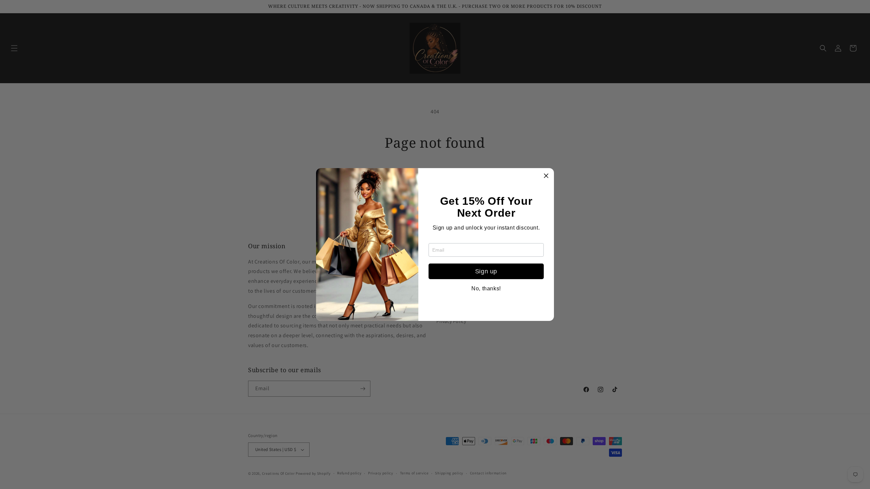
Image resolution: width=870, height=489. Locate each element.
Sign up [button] (486, 271)
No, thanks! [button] (486, 288)
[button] (546, 176)
